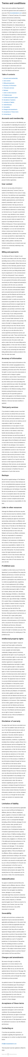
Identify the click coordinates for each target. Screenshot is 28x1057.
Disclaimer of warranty (9, 100)
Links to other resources (10, 92)
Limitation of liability (9, 102)
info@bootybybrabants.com (9, 1043)
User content (7, 80)
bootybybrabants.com (16, 13)
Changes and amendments (10, 109)
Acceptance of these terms (11, 112)
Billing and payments (9, 83)
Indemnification (8, 104)
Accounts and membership (11, 78)
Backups (6, 90)
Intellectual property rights (11, 97)
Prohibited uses (8, 95)
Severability (7, 107)
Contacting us (7, 114)
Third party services (9, 88)
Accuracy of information (10, 85)
